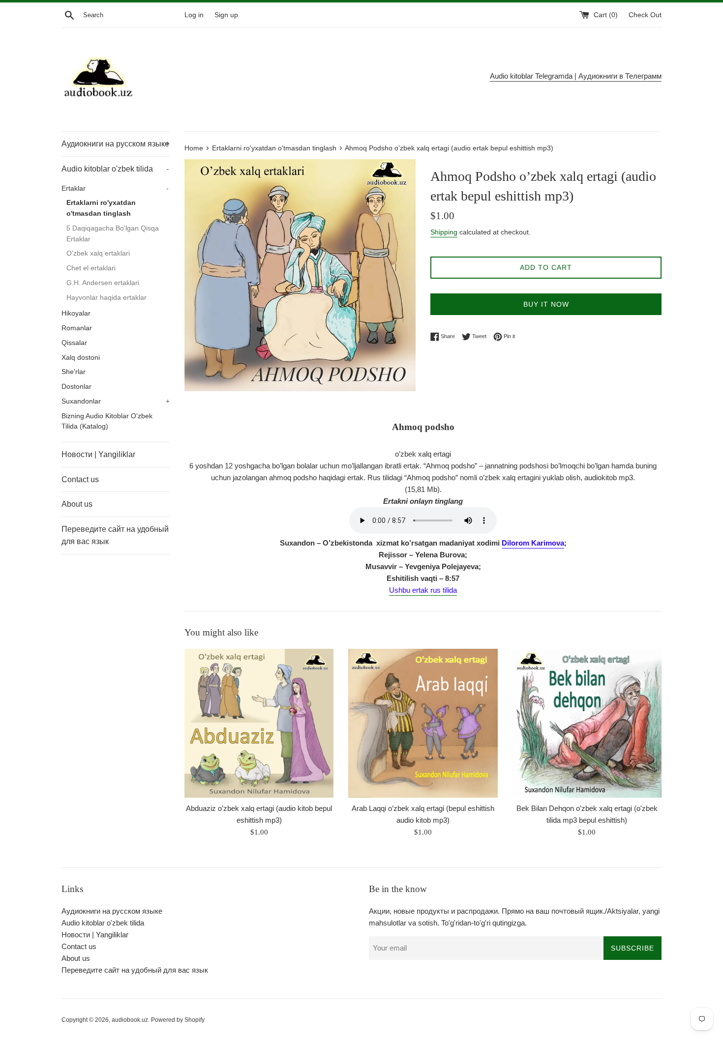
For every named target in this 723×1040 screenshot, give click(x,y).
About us (76, 504)
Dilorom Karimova (533, 543)
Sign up (226, 15)
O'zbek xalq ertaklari (98, 253)
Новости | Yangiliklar (98, 454)
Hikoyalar (75, 313)
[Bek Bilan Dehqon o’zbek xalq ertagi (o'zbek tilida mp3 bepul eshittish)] (587, 723)
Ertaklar (115, 188)
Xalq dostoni (80, 357)
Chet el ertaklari (91, 268)
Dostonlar (76, 386)
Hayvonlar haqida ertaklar (106, 297)
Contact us (80, 479)
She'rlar (73, 372)
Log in (194, 15)
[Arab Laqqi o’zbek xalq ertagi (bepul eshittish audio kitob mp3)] (422, 723)
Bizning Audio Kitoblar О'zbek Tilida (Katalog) (106, 421)
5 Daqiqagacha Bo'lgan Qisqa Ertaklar (112, 234)
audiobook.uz (130, 1019)
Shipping (443, 232)
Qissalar (74, 343)
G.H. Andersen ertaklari (102, 283)
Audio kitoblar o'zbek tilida (115, 169)
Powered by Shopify (178, 1019)
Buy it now (546, 304)
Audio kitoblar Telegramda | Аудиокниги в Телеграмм (576, 76)
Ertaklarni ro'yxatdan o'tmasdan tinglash (101, 208)
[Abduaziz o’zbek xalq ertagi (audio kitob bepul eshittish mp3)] (258, 723)
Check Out (645, 15)
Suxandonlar (115, 401)
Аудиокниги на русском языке (115, 144)
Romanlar (76, 328)
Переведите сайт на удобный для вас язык (115, 535)
